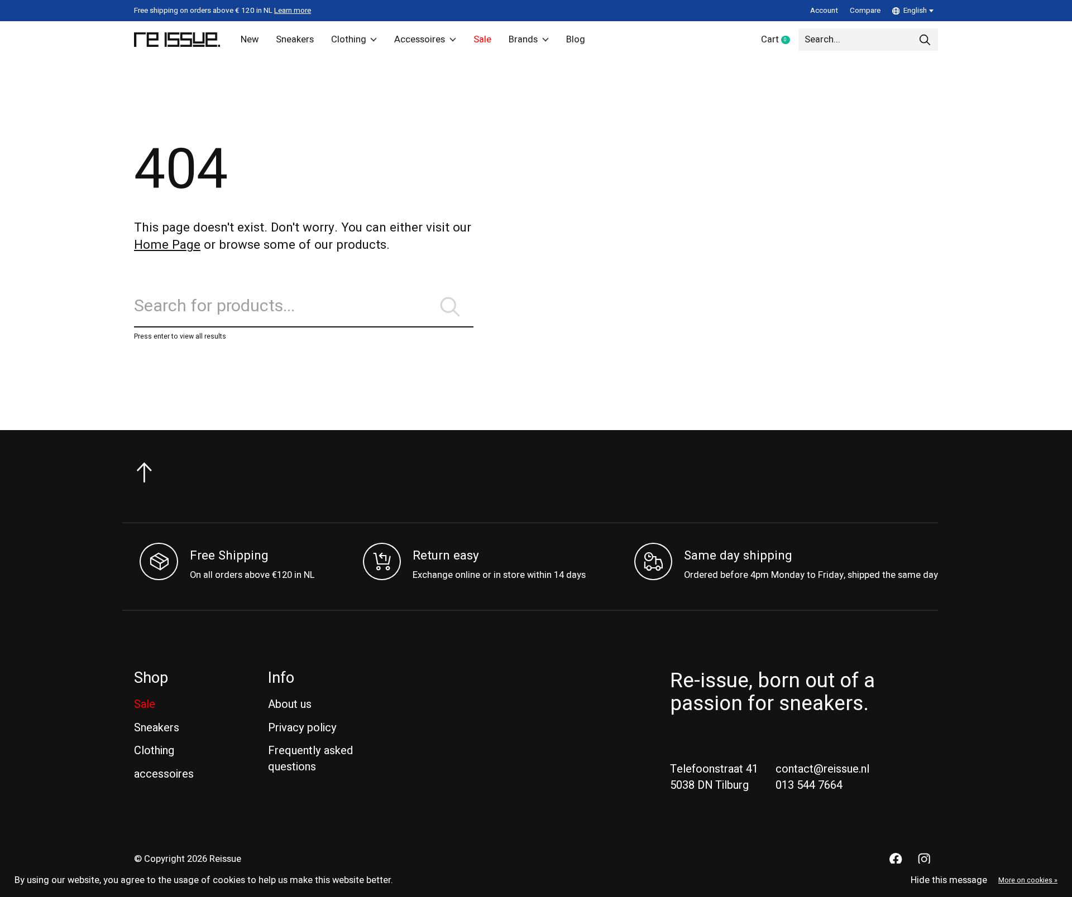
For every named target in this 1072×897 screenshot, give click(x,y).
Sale (482, 39)
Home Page (167, 245)
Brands (523, 39)
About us (290, 704)
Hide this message (949, 880)
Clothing (348, 39)
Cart (779, 40)
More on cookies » (1027, 880)
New (250, 39)
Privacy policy (302, 728)
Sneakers (295, 39)
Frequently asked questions (310, 758)
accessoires (164, 774)
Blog (575, 39)
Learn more (292, 10)
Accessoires (419, 39)
